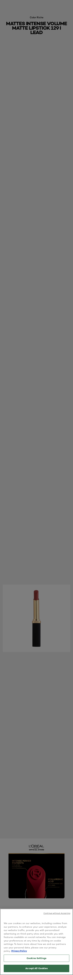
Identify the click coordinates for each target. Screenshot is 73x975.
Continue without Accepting (56, 913)
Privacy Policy (19, 950)
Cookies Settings (36, 958)
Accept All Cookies (36, 968)
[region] (36, 942)
